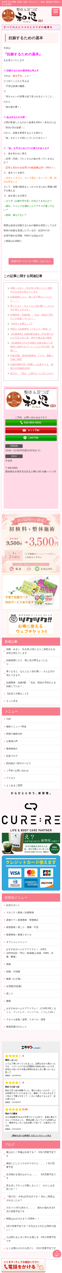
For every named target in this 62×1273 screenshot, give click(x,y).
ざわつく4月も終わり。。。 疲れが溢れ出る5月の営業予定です (30, 1209)
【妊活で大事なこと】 (21, 323)
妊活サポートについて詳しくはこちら (31, 261)
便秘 (8, 964)
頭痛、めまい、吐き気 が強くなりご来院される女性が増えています (30, 651)
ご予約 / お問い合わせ (17, 770)
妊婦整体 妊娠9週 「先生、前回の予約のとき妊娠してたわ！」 (31, 684)
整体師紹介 (12, 748)
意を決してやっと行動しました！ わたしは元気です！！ (30, 1187)
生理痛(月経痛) (13, 986)
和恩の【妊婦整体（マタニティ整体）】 (31, 329)
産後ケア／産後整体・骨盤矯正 (22, 920)
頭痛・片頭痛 (13, 971)
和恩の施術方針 (14, 734)
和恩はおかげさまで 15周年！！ (22, 1218)
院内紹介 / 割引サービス (18, 763)
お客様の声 (12, 741)
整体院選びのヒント (16, 1026)
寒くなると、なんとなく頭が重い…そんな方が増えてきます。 (30, 673)
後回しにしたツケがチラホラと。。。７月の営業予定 (30, 1165)
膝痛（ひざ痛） (14, 979)
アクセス (10, 778)
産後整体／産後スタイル (19, 934)
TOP (8, 719)
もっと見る (12, 701)
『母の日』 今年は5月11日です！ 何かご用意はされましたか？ (30, 1198)
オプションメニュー (16, 942)
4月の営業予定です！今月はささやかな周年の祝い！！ (31, 1228)
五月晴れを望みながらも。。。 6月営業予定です (31, 1176)
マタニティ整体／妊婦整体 (20, 912)
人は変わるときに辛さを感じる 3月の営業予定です (31, 1239)
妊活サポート (13, 905)
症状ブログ (12, 756)
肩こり (9, 993)
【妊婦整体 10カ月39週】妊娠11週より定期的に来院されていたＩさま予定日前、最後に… (32, 347)
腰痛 (8, 1001)
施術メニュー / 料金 (16, 726)
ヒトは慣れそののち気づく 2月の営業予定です (31, 1248)
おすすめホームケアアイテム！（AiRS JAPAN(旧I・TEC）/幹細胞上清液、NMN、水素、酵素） (29, 953)
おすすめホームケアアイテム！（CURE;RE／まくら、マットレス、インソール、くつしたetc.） (31, 1010)
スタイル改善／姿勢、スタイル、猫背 (25, 1019)
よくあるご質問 (14, 785)
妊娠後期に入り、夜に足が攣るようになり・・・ (27, 662)
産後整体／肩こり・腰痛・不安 (22, 927)
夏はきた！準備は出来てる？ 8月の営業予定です (31, 1154)
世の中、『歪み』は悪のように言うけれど (32, 373)
